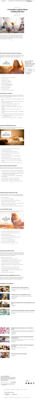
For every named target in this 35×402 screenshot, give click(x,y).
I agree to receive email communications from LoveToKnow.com (28, 73)
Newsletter (12, 389)
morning (14, 128)
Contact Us (25, 389)
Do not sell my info (19, 397)
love (9, 279)
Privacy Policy (23, 397)
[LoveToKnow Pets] (14, 394)
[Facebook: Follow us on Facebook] (26, 383)
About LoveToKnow (7, 389)
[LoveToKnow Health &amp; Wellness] (7, 394)
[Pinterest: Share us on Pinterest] (17, 15)
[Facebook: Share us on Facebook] (14, 15)
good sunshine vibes (9, 84)
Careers (22, 389)
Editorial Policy (17, 389)
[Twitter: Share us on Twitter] (16, 15)
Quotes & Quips (16, 7)
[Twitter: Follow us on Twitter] (28, 383)
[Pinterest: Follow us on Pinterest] (31, 383)
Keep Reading (13, 290)
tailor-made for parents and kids (18, 195)
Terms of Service (28, 397)
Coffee (7, 151)
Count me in (30, 70)
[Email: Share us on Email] (19, 15)
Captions (20, 7)
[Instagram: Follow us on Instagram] (33, 383)
